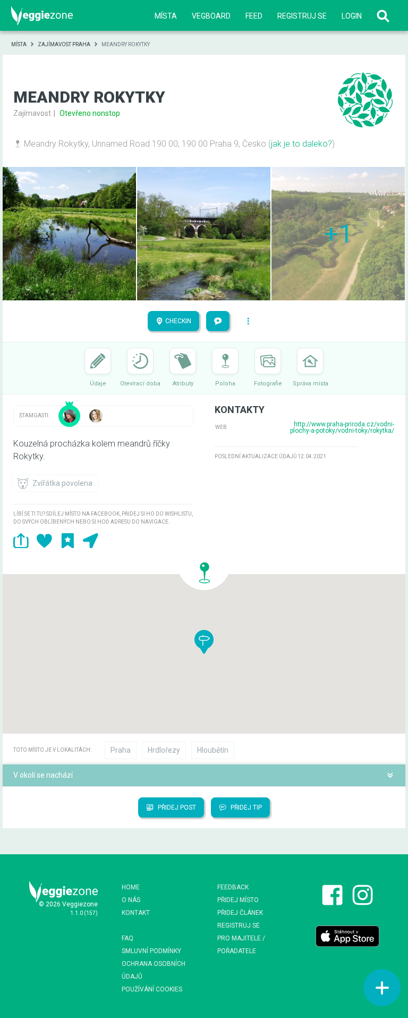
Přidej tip (245, 807)
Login (352, 16)
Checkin (177, 321)
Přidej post (176, 807)
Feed (253, 16)
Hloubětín (212, 750)
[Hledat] (383, 15)
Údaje (98, 383)
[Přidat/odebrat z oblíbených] (67, 540)
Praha (120, 750)
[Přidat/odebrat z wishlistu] (44, 540)
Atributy (183, 383)
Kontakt (136, 912)
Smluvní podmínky (151, 951)
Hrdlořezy (164, 750)
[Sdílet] (21, 540)
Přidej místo (238, 900)
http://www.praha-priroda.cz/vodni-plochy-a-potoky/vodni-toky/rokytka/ (342, 427)
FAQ (127, 938)
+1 (338, 233)
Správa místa (310, 383)
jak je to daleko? (301, 144)
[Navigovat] (90, 540)
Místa (166, 16)
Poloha (225, 383)
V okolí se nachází (43, 775)
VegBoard (211, 16)
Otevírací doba (140, 383)
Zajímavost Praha (64, 44)
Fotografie (268, 383)
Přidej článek (240, 912)
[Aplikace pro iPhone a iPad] (347, 935)
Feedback (233, 887)
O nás (131, 900)
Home (131, 887)
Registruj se (302, 16)
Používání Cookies (152, 989)
